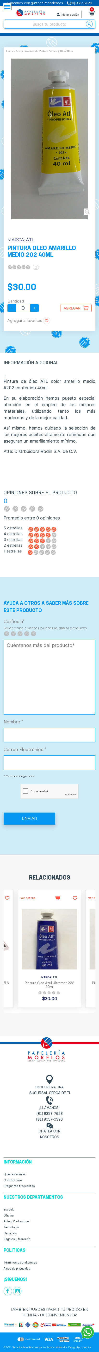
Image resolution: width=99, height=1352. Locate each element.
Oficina (9, 1215)
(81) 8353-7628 (50, 1114)
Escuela (9, 1209)
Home (10, 51)
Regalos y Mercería (17, 1239)
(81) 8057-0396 (49, 1120)
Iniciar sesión (70, 14)
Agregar (72, 308)
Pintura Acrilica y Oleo (52, 51)
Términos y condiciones (20, 1262)
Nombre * (13, 722)
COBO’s (85, 1347)
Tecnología (11, 1227)
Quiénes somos (14, 1174)
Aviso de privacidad (17, 1268)
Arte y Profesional (26, 51)
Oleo (70, 51)
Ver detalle (27, 898)
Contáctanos (13, 1180)
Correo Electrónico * (25, 749)
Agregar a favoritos (24, 320)
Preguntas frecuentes (19, 1186)
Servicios (10, 1233)
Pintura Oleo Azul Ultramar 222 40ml (49, 985)
